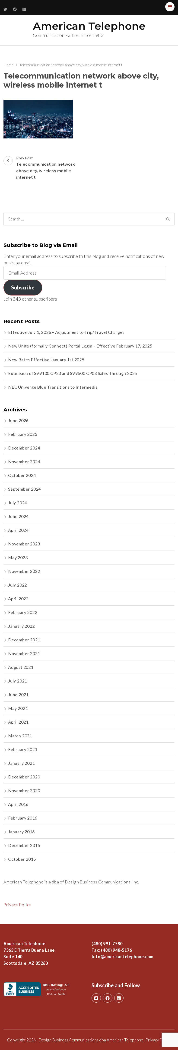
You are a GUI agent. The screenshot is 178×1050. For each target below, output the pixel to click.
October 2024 (22, 475)
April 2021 (18, 722)
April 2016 (18, 804)
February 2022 (22, 612)
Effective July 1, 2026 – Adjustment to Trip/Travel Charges (66, 332)
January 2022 (21, 626)
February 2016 (22, 817)
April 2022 (18, 598)
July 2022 (17, 584)
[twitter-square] (96, 998)
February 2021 (22, 749)
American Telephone (89, 26)
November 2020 (24, 790)
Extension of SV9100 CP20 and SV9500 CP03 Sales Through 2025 (72, 373)
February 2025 (22, 434)
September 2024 (24, 489)
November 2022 (24, 571)
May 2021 (18, 708)
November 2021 (24, 653)
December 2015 (24, 845)
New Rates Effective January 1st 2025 (46, 359)
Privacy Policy (17, 904)
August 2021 (20, 667)
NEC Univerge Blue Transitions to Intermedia (53, 387)
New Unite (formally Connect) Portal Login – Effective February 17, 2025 (80, 345)
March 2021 (20, 735)
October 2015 (22, 859)
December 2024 (24, 447)
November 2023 (24, 543)
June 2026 (18, 420)
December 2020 (24, 776)
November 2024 (24, 461)
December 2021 (24, 639)
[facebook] (107, 998)
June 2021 (18, 694)
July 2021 (17, 680)
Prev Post (45, 168)
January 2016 (21, 831)
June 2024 (18, 516)
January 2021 (21, 763)
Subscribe (23, 287)
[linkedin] (119, 998)
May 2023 (18, 557)
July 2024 (17, 502)
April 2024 (18, 530)
